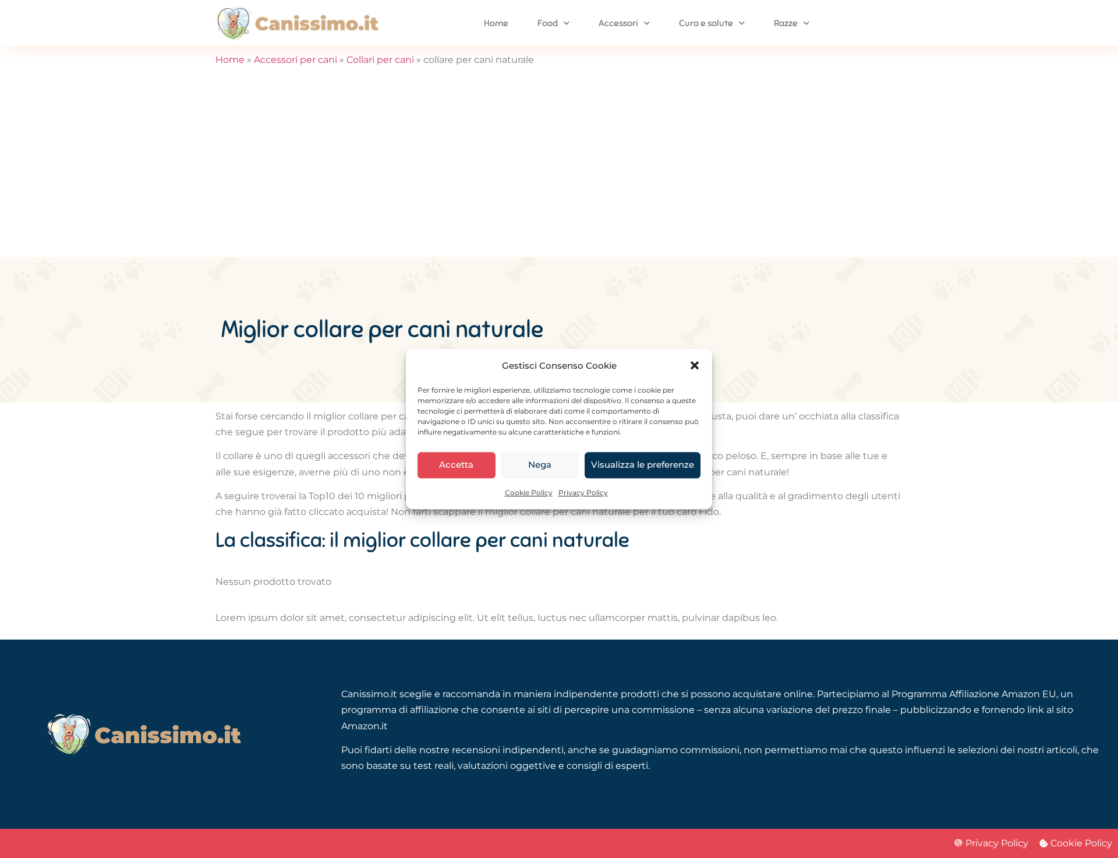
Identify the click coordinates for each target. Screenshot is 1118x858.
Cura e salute (706, 23)
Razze (786, 23)
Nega (539, 465)
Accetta (456, 465)
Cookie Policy (529, 492)
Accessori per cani (295, 59)
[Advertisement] (559, 169)
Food (547, 23)
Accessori (618, 23)
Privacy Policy (583, 492)
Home (496, 23)
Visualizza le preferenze (642, 465)
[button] (694, 365)
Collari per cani (380, 59)
